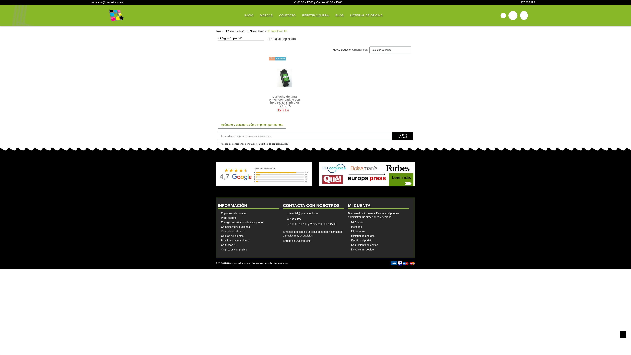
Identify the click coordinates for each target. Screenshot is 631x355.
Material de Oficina (366, 15)
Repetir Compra (315, 15)
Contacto (287, 15)
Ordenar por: (360, 49)
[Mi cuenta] (512, 15)
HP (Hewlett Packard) (234, 31)
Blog (339, 15)
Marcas (266, 15)
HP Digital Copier (256, 31)
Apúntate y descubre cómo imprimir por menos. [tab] (252, 124)
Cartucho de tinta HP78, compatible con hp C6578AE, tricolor (284, 99)
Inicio (248, 15)
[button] (503, 15)
